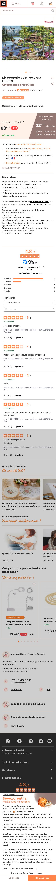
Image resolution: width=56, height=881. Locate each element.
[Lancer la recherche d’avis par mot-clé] (53, 309)
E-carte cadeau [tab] (11, 778)
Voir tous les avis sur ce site (30, 273)
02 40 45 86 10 (21, 680)
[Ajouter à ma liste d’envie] (34, 584)
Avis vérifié (9, 321)
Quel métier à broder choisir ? (17, 553)
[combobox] (28, 10)
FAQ (49, 689)
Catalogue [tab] (8, 770)
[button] (41, 3)
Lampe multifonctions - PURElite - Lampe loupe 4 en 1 (19, 624)
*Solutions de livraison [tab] (15, 762)
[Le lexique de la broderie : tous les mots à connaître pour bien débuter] (21, 490)
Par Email (16, 689)
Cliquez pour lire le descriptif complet (22, 106)
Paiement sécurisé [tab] (13, 750)
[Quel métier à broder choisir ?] (21, 540)
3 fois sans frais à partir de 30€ (17, 753)
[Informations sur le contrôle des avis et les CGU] (43, 266)
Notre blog (17, 725)
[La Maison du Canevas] (3, 3)
